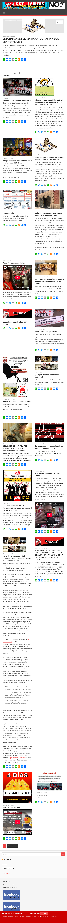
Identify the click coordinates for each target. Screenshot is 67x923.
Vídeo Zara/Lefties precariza (46, 332)
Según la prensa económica (17, 758)
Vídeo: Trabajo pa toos (11, 807)
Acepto (44, 913)
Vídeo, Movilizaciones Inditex (14, 263)
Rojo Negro (7, 859)
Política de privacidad (51, 917)
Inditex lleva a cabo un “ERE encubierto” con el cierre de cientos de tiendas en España (17, 558)
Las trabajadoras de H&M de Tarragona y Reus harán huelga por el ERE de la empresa (17, 508)
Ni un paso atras (41, 795)
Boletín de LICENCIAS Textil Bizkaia (17, 402)
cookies (15, 913)
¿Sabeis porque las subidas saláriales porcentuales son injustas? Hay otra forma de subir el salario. (49, 102)
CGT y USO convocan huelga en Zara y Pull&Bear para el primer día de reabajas (49, 281)
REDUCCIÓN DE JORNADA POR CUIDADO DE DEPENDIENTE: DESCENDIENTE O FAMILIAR (15, 448)
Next (61, 22)
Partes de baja (8, 213)
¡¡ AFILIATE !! (6, 873)
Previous (57, 22)
